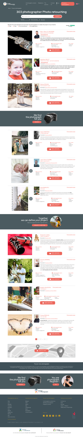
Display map (42, 350)
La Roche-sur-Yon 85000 (50, 63)
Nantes (9, 410)
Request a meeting (39, 225)
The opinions (46, 3)
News (62, 402)
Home (9, 8)
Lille (8, 415)
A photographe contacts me (49, 401)
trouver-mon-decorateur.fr (65, 432)
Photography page (71, 31)
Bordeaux (10, 407)
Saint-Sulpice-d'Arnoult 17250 (51, 87)
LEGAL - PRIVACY (64, 406)
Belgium (27, 401)
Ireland (26, 404)
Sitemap (62, 404)
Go (56, 384)
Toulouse (10, 406)
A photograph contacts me (31, 3)
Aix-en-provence (11, 417)
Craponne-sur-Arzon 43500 (50, 290)
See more (43, 19)
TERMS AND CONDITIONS (66, 407)
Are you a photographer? (65, 3)
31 (44, 339)
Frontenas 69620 (48, 262)
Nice (9, 409)
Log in (57, 3)
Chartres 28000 (48, 135)
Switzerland (27, 410)
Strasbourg (10, 412)
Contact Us (53, 3)
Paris (9, 401)
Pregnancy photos (47, 404)
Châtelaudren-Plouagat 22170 (51, 162)
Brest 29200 (47, 36)
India (26, 402)
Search (37, 122)
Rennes (9, 413)
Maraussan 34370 (48, 190)
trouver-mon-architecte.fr (30, 432)
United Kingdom (28, 412)
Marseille (9, 404)
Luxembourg (28, 407)
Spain (26, 409)
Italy (26, 406)
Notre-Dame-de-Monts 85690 (51, 318)
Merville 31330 (48, 238)
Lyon (9, 402)
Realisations (40, 3)
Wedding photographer (48, 402)
